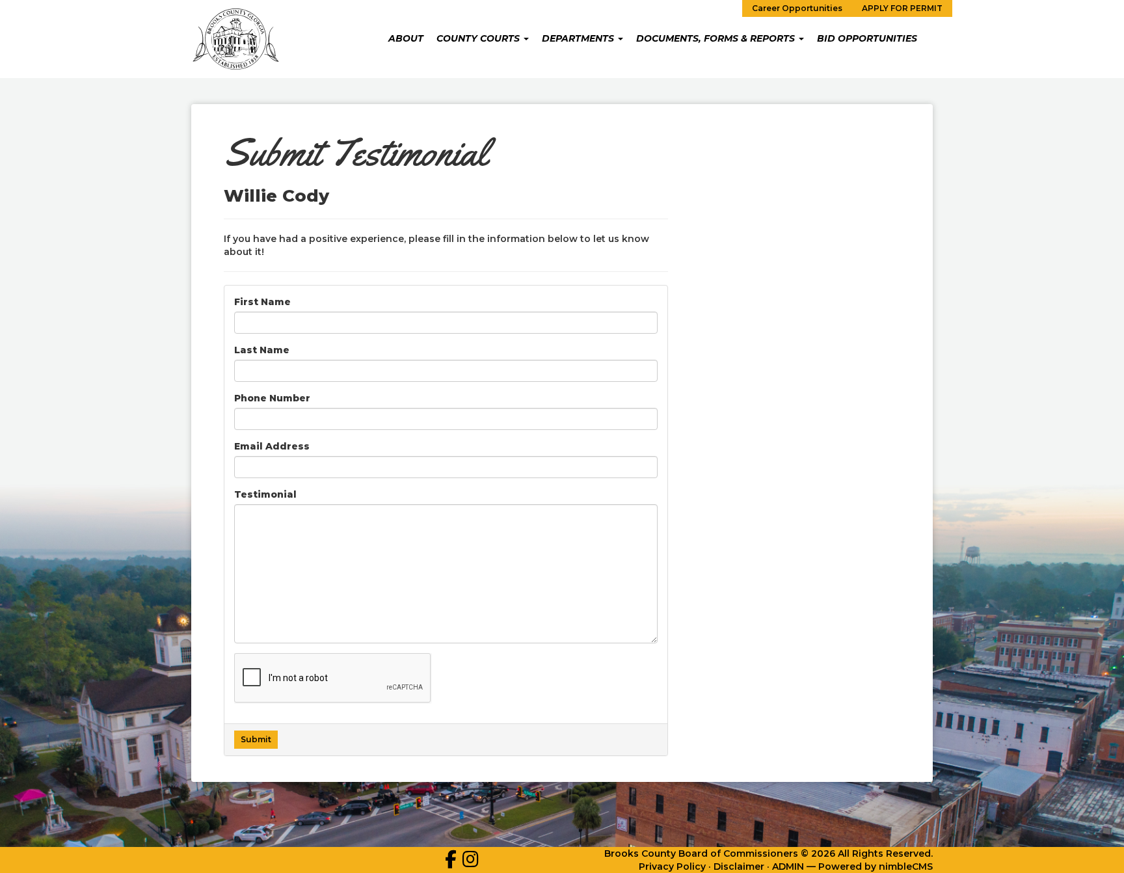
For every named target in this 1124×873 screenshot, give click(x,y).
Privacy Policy (672, 866)
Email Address (272, 446)
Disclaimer (739, 866)
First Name (262, 302)
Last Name (261, 350)
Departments (579, 38)
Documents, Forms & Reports (716, 38)
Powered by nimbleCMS (875, 866)
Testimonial (265, 494)
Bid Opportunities (867, 38)
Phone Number (272, 398)
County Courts (479, 38)
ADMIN (788, 866)
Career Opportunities (797, 8)
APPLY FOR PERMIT (902, 8)
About (405, 38)
